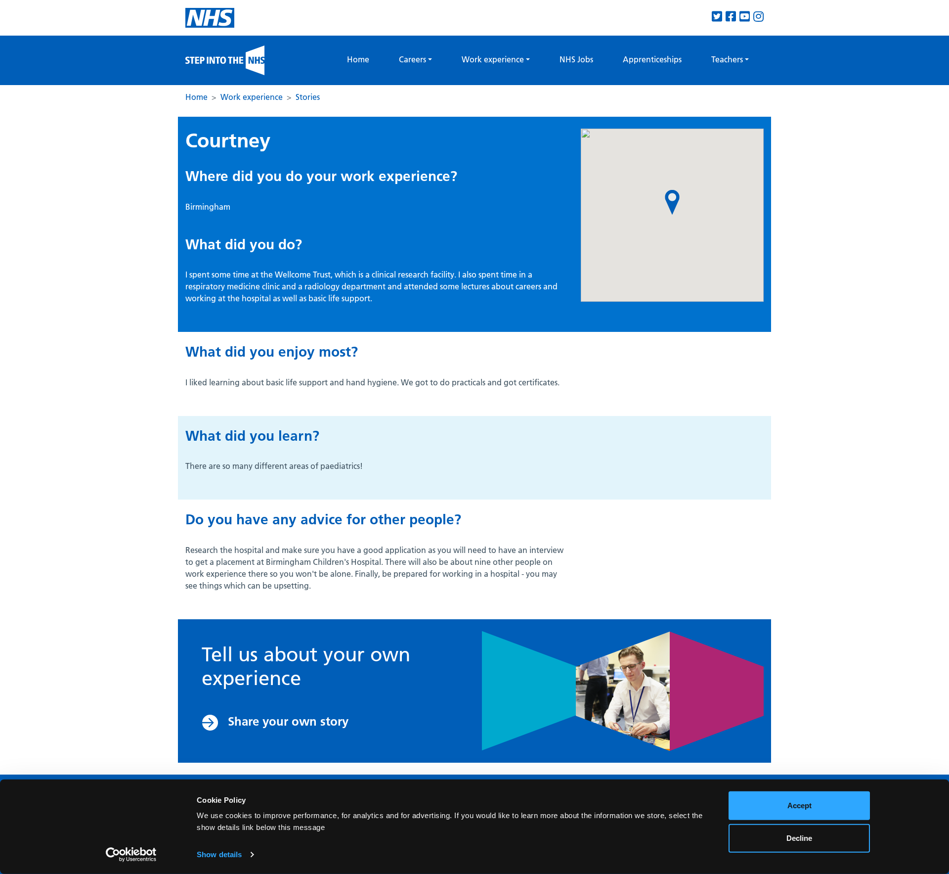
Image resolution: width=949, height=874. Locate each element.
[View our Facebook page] (731, 16)
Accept (799, 805)
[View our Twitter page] (717, 16)
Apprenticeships (652, 59)
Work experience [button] (493, 59)
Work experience (251, 97)
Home (358, 59)
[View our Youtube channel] (744, 16)
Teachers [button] (727, 59)
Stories (308, 97)
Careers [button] (412, 59)
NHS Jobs (576, 59)
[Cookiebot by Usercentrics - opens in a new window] (131, 854)
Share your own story (288, 721)
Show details (219, 854)
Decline (799, 837)
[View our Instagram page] (758, 16)
